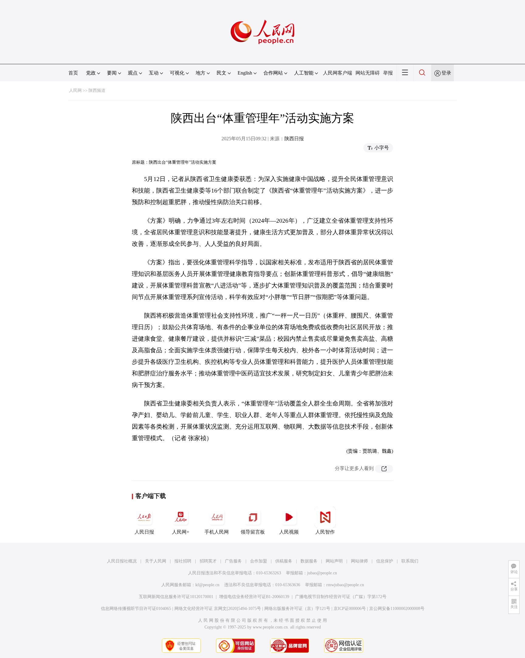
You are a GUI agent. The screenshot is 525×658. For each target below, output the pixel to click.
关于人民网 (155, 561)
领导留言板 (253, 531)
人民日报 (144, 531)
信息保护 (384, 561)
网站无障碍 (367, 72)
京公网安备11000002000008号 (396, 608)
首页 (73, 72)
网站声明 (334, 561)
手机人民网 (216, 531)
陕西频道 (96, 90)
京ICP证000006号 (350, 608)
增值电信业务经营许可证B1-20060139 (254, 596)
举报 (388, 72)
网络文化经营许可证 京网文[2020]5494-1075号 (217, 608)
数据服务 (308, 561)
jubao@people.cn (322, 573)
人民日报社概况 (122, 561)
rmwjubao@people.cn (345, 585)
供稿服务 (283, 561)
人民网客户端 (337, 72)
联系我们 (409, 561)
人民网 (75, 90)
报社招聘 (182, 561)
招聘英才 (208, 561)
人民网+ (180, 531)
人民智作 (325, 531)
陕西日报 (294, 138)
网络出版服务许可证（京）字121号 (297, 608)
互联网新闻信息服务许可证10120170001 (176, 596)
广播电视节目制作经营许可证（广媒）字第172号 (340, 596)
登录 (446, 72)
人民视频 (289, 531)
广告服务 (233, 561)
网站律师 (359, 561)
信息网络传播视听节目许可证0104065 (136, 608)
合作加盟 (258, 561)
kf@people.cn (207, 585)
